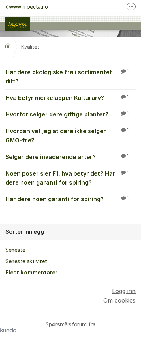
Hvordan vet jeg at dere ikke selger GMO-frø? (67, 135)
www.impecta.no (28, 7)
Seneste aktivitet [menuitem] (26, 261)
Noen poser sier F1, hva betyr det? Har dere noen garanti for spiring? (67, 178)
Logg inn (124, 291)
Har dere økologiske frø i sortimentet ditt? (67, 77)
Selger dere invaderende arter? (67, 156)
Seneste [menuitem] (15, 250)
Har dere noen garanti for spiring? (67, 199)
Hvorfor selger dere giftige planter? (67, 114)
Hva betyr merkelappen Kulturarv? (67, 97)
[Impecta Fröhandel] (8, 46)
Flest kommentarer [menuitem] (31, 272)
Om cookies (119, 300)
